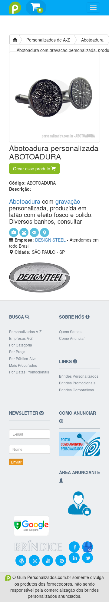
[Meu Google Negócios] (87, 542)
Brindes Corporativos (76, 389)
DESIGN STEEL (50, 240)
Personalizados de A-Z (48, 40)
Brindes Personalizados (78, 376)
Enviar (16, 461)
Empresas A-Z (20, 338)
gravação (67, 201)
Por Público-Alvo (23, 358)
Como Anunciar (72, 338)
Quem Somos (70, 331)
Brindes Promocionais (77, 382)
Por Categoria (20, 344)
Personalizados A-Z (25, 331)
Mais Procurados (23, 365)
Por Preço (17, 351)
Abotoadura (92, 40)
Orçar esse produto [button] (32, 169)
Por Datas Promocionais (29, 371)
